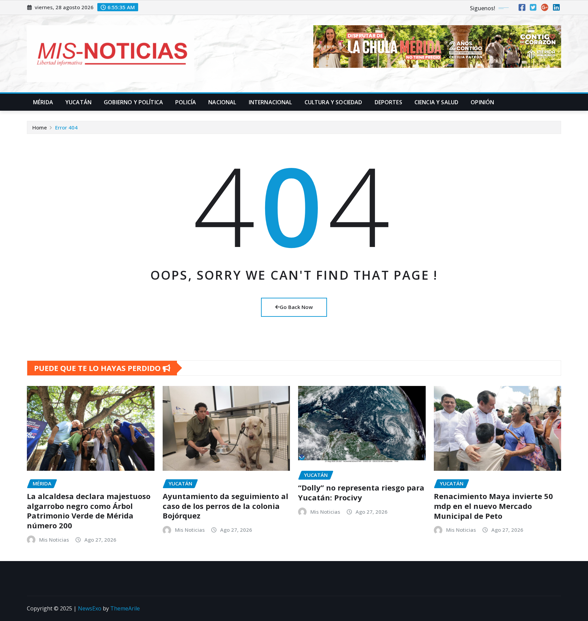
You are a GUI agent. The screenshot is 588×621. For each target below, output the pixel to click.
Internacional (270, 102)
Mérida (43, 102)
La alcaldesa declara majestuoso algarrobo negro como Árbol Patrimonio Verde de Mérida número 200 (88, 510)
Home (39, 127)
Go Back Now (296, 307)
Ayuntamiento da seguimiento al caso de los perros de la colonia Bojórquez (225, 506)
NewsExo (89, 608)
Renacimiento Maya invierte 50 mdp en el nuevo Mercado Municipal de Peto (493, 506)
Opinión (482, 102)
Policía (185, 102)
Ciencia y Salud (436, 102)
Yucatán (78, 102)
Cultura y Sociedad (333, 102)
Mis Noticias (54, 539)
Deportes (388, 102)
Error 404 (66, 127)
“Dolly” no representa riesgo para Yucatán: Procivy (361, 492)
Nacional (222, 102)
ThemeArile (125, 608)
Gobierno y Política (133, 102)
